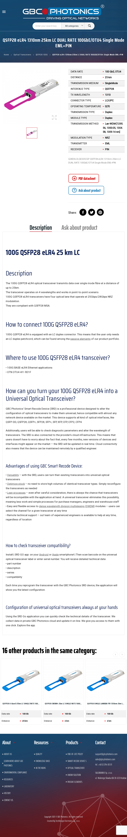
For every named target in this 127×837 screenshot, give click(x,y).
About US (8, 754)
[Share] (82, 212)
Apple (55, 554)
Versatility (13, 475)
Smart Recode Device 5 (77, 761)
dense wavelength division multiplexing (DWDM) (67, 506)
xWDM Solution (74, 775)
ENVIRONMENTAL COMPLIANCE (15, 772)
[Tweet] (91, 212)
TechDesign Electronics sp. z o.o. (68, 821)
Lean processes (16, 492)
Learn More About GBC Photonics (13, 763)
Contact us (8, 800)
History (7, 793)
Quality (39, 754)
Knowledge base (43, 761)
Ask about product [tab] (79, 229)
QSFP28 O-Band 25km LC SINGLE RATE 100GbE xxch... (21, 703)
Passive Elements (75, 782)
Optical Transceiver (76, 768)
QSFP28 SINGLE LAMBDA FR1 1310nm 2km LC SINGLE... (106, 703)
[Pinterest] (100, 212)
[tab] (86, 190)
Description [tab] (41, 229)
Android (43, 554)
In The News (41, 768)
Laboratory (9, 786)
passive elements (80, 338)
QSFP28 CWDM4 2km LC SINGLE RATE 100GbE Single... (63, 703)
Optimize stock (16, 483)
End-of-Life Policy (75, 754)
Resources (8, 779)
